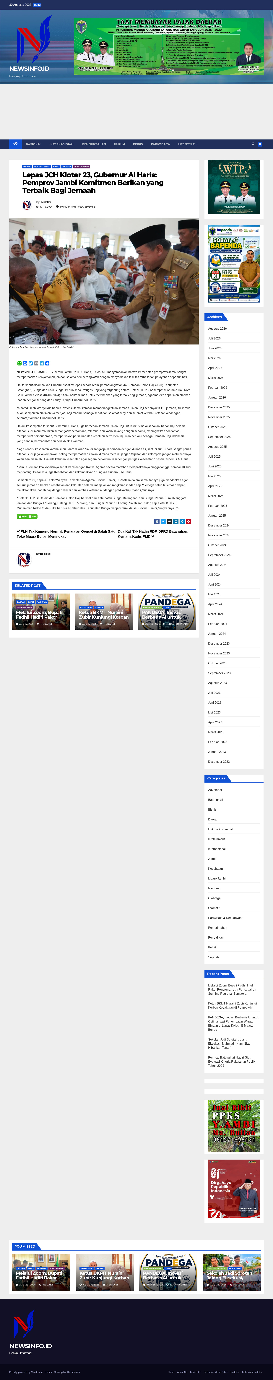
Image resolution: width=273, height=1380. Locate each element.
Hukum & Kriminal (152, 608)
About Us (182, 1372)
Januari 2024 (217, 633)
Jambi (55, 167)
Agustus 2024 (217, 564)
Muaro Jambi (217, 878)
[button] (253, 144)
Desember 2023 (219, 643)
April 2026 (215, 368)
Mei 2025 (214, 476)
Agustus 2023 (217, 683)
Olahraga (214, 898)
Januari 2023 (217, 751)
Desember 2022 (219, 761)
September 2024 (219, 555)
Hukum (119, 144)
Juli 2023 (214, 692)
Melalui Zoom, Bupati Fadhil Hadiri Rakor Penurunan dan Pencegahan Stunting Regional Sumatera (232, 989)
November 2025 (219, 417)
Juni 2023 (215, 702)
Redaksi (45, 202)
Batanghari (86, 608)
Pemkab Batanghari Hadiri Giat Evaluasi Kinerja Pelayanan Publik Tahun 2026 (231, 1061)
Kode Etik (195, 1372)
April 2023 (215, 722)
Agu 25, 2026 (218, 1284)
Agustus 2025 (217, 446)
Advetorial (215, 789)
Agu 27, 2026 (27, 1284)
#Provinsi (90, 206)
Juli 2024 (214, 574)
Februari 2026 (217, 387)
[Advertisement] (136, 112)
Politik (212, 947)
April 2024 (215, 604)
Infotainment (216, 839)
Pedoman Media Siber (216, 1372)
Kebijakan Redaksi (252, 1372)
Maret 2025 (215, 496)
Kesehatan (215, 868)
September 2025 (219, 436)
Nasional (34, 144)
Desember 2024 (219, 525)
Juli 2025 (214, 456)
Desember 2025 (219, 407)
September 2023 (219, 673)
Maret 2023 (215, 732)
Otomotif (214, 908)
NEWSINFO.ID (29, 68)
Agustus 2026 (217, 328)
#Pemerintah (75, 206)
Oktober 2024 (217, 545)
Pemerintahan (94, 144)
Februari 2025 (217, 505)
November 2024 (219, 535)
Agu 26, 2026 (155, 1284)
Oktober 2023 (217, 663)
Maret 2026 (215, 377)
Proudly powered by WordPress (26, 1372)
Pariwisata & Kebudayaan (225, 917)
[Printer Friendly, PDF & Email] (27, 516)
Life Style (187, 144)
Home (171, 1372)
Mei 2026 (214, 358)
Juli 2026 (214, 338)
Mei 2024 (214, 594)
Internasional (62, 144)
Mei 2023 (214, 712)
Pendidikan (216, 937)
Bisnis (138, 144)
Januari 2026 (217, 397)
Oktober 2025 (217, 427)
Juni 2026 (215, 348)
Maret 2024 (215, 614)
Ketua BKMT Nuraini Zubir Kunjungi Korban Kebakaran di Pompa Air (104, 619)
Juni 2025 (215, 466)
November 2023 (219, 653)
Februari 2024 (217, 623)
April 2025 (215, 486)
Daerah (27, 167)
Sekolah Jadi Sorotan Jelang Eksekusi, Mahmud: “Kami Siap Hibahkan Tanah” (229, 1043)
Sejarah (213, 957)
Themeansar (73, 1372)
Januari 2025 (217, 515)
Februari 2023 (217, 742)
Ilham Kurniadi (177, 624)
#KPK (63, 206)
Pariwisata (160, 144)
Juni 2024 (215, 584)
